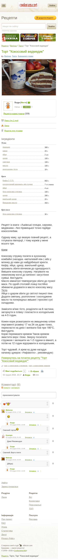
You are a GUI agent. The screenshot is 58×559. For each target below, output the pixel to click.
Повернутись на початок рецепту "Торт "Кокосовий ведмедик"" (24, 359)
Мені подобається (13, 371)
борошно (6, 147)
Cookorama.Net (20, 551)
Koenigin (9, 435)
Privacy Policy (8, 538)
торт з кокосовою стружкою (15, 366)
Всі (30, 497)
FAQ (3, 523)
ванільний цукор (9, 199)
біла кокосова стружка (12, 192)
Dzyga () (20, 102)
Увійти (52, 5)
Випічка (13, 46)
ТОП (31, 508)
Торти (20, 46)
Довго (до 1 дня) (11, 120)
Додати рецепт (46, 18)
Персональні (35, 505)
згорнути (7, 388)
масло (5, 166)
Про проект (6, 519)
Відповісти (28, 412)
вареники (13, 30)
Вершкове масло (10, 203)
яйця (5, 154)
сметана (6, 162)
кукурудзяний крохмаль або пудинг (18, 184)
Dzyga (27, 375)
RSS (2, 387)
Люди (4, 497)
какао (5, 151)
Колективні (34, 501)
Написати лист (29, 103)
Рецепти (4, 46)
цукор (5, 158)
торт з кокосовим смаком (39, 366)
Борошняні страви (25, 56)
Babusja (9, 458)
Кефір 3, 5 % (8, 181)
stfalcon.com (27, 546)
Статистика (7, 531)
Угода (4, 527)
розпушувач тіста (10, 169)
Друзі (3, 534)
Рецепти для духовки (13, 131)
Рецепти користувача (14, 113)
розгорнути (15, 388)
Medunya (9, 410)
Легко (6, 126)
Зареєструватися (9, 486)
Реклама (33, 519)
